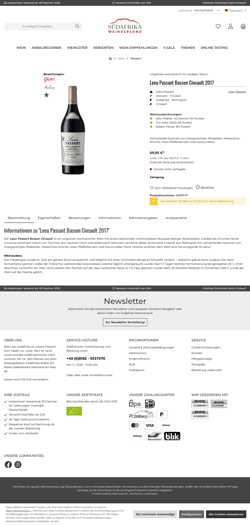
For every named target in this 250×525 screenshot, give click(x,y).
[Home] (110, 58)
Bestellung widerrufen (206, 370)
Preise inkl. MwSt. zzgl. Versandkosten (172, 162)
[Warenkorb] (242, 26)
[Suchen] (77, 26)
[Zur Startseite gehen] (125, 26)
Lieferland (185, 10)
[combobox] (38, 26)
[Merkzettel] (218, 26)
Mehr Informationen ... (19, 510)
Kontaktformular (100, 375)
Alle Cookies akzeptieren (226, 514)
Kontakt (196, 353)
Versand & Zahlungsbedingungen (151, 347)
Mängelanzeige (201, 358)
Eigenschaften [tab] (49, 218)
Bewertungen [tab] (80, 218)
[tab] (19, 218)
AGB (132, 364)
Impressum (137, 370)
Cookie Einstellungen (205, 347)
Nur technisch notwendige (155, 514)
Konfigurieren (192, 514)
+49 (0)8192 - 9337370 (85, 358)
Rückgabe (198, 364)
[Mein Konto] (230, 26)
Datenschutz (137, 353)
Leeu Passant (237, 91)
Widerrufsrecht (139, 358)
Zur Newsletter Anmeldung (125, 322)
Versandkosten (74, 486)
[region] (73, 130)
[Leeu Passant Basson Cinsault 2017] (73, 130)
